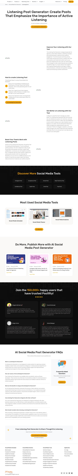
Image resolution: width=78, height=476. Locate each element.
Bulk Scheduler (8, 450)
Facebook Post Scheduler (10, 451)
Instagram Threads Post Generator (50, 463)
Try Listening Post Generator (39, 26)
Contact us (62, 382)
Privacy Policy (67, 455)
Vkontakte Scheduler (9, 459)
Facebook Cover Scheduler (10, 465)
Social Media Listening (27, 459)
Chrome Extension (68, 451)
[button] (10, 2)
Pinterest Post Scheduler (10, 455)
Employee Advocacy (27, 451)
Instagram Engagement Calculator (50, 461)
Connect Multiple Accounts (48, 453)
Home (6, 4)
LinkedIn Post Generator (48, 465)
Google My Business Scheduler (11, 461)
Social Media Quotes (27, 455)
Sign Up (71, 1)
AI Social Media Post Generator (15, 4)
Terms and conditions (68, 453)
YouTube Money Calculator (48, 467)
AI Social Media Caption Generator (29, 461)
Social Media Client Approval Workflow (30, 457)
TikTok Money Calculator (48, 457)
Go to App (66, 450)
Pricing (65, 1)
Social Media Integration (47, 451)
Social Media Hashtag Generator (29, 463)
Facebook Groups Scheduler (10, 463)
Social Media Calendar (27, 453)
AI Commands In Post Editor (48, 455)
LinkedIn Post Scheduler (10, 453)
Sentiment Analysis (47, 450)
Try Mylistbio (39, 229)
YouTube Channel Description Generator (51, 459)
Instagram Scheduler (9, 457)
